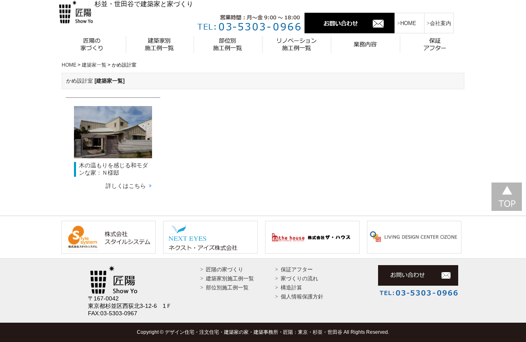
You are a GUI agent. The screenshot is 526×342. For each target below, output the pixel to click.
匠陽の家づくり (92, 44)
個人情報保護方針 (302, 296)
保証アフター (433, 44)
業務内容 (365, 44)
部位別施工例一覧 (228, 44)
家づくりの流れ (299, 278)
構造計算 (291, 287)
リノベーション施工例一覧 (296, 44)
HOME (408, 23)
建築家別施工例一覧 (230, 278)
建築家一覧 (160, 44)
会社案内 (440, 23)
